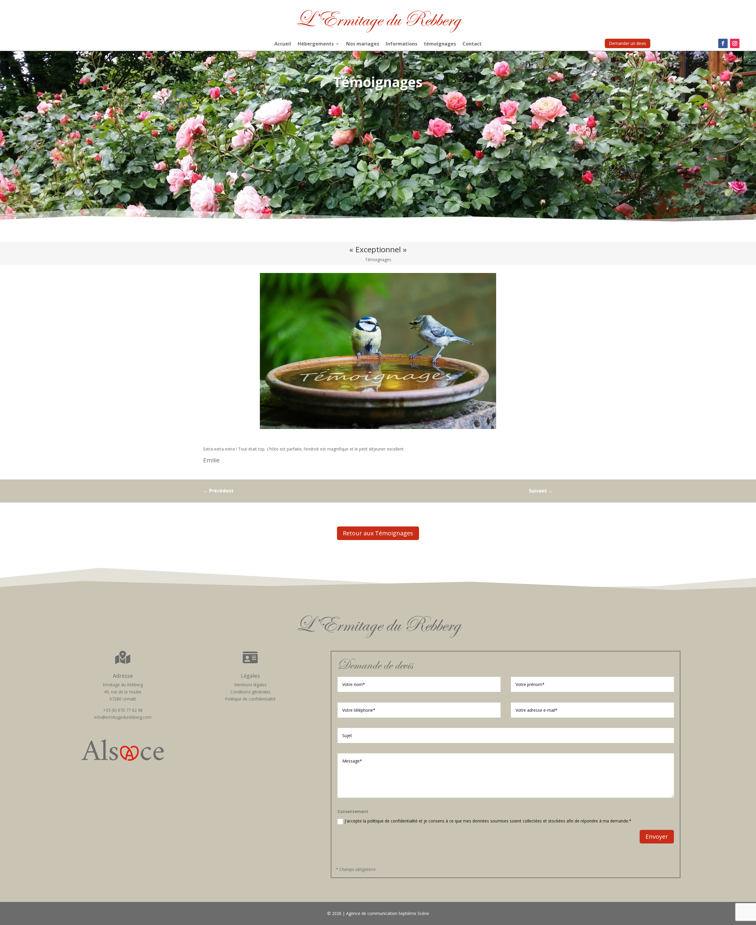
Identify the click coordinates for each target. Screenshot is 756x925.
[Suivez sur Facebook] (723, 43)
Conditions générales (250, 692)
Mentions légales (250, 684)
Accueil (282, 44)
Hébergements (316, 44)
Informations (401, 44)
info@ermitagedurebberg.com (122, 717)
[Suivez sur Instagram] (734, 43)
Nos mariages (362, 44)
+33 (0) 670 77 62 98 (123, 710)
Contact (472, 44)
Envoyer (657, 837)
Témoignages (378, 259)
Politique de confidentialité (250, 699)
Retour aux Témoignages (378, 533)
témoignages (440, 44)
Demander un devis (627, 43)
